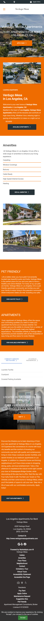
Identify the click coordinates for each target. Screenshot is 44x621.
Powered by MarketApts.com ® (22, 550)
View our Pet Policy (13, 299)
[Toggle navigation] (4, 9)
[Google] (19, 544)
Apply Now (21, 43)
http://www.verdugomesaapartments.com (22, 538)
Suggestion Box (22, 599)
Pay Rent (22, 591)
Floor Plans (22, 561)
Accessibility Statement (22, 574)
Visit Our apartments (14, 498)
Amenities (22, 558)
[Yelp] (22, 544)
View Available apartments (16, 342)
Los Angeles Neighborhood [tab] (31, 359)
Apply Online (36, 2)
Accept (22, 618)
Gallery (22, 555)
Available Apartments (21, 127)
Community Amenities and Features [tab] (11, 359)
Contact (22, 566)
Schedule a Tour (22, 569)
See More (9, 121)
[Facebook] (25, 544)
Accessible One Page (22, 577)
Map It (21, 417)
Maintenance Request (22, 596)
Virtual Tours (22, 572)
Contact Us (22, 536)
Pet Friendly (22, 602)
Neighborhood (22, 563)
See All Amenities (21, 192)
